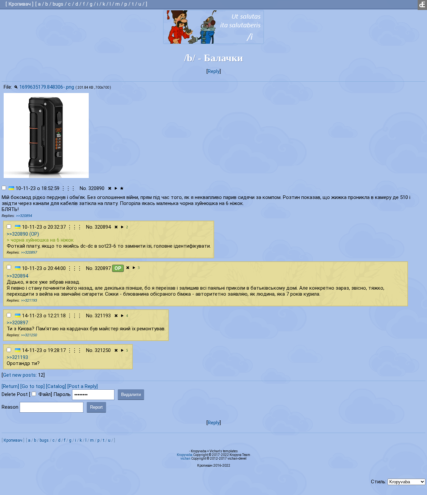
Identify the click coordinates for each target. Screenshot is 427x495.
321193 (103, 316)
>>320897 (29, 252)
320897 (103, 268)
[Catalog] (56, 386)
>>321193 (29, 300)
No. (83, 188)
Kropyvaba (184, 455)
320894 (103, 227)
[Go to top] (32, 386)
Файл (44, 394)
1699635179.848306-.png (46, 87)
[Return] (10, 386)
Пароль (62, 394)
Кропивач (19, 4)
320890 (96, 188)
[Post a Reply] (82, 386)
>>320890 (17, 234)
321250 (103, 350)
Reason (10, 407)
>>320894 (24, 216)
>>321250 (29, 335)
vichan (185, 458)
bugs (58, 4)
